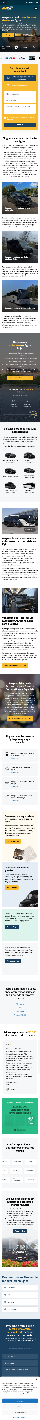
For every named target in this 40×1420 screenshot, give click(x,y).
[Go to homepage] (8, 7)
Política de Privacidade (20, 1417)
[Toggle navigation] (36, 8)
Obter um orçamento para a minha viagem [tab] (22, 78)
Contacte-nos (15, 758)
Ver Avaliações (21, 1130)
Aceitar (20, 1401)
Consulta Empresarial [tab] (19, 85)
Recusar (20, 1407)
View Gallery (28, 529)
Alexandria (20, 1004)
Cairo (20, 1008)
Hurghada (20, 1011)
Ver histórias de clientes (20, 395)
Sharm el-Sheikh (20, 1015)
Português (3, 2)
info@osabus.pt (33, 2)
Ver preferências (20, 1413)
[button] (37, 1379)
